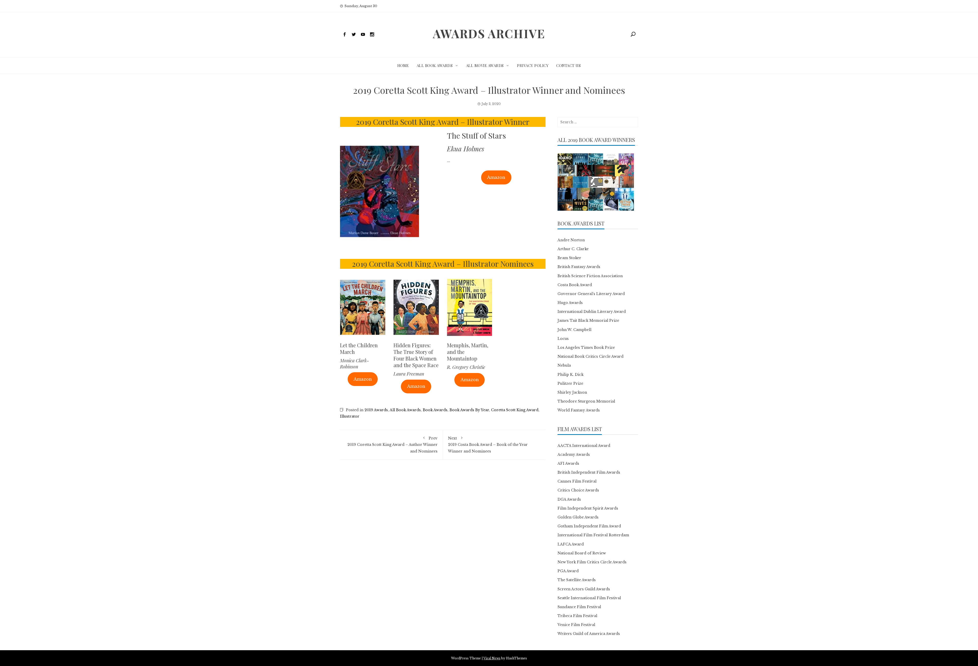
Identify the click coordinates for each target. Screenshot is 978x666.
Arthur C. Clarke (573, 249)
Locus (563, 338)
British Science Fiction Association (590, 276)
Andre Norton (571, 240)
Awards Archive (489, 33)
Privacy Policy (533, 65)
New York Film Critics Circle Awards (592, 562)
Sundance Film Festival (579, 607)
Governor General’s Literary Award (591, 293)
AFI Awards (568, 463)
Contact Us (568, 65)
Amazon (496, 177)
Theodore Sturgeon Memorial (586, 401)
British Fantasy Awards (579, 266)
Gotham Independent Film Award (589, 526)
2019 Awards (376, 410)
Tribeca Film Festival (577, 616)
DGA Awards (569, 499)
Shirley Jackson (572, 392)
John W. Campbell (574, 329)
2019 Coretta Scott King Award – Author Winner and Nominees (392, 444)
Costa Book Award (575, 285)
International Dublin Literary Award (592, 311)
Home (403, 65)
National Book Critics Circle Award (590, 356)
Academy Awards (574, 454)
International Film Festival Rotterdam (593, 535)
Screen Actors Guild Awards (584, 589)
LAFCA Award (571, 544)
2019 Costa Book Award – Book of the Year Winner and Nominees (488, 444)
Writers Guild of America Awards (589, 633)
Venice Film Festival (576, 624)
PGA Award (568, 571)
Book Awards (435, 410)
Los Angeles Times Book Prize (586, 347)
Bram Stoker (569, 258)
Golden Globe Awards (578, 517)
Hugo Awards (570, 302)
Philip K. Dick (570, 374)
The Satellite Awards (577, 580)
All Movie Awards (485, 65)
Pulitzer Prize (570, 383)
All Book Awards (435, 65)
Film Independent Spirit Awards (588, 508)
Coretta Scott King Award (514, 410)
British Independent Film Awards (589, 472)
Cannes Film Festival (577, 481)
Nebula (564, 365)
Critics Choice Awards (578, 490)
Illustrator (349, 416)
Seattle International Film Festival (589, 598)
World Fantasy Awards (579, 410)
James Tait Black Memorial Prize (588, 320)
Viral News (491, 658)
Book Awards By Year (469, 410)
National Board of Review (582, 553)
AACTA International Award (584, 445)
